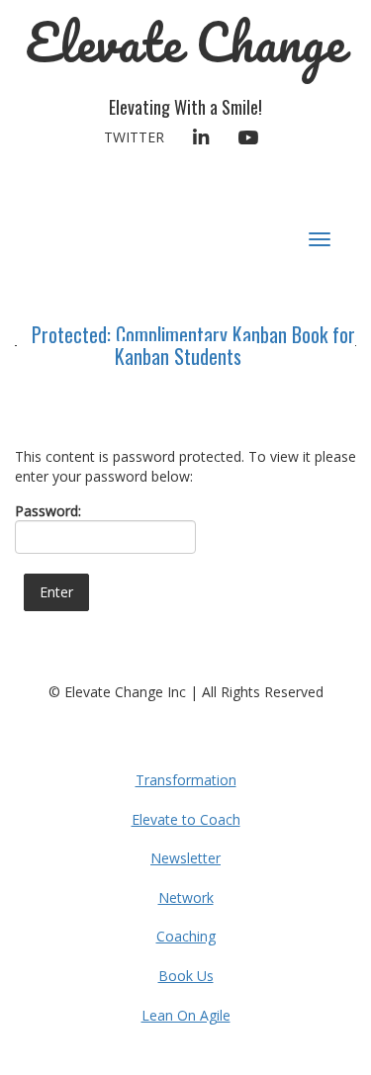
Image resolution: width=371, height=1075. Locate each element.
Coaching (186, 936)
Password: (48, 510)
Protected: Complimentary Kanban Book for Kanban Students (193, 345)
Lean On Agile (186, 1015)
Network (186, 897)
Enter (56, 591)
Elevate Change (185, 42)
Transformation (186, 779)
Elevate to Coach (186, 819)
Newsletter (185, 858)
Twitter (134, 137)
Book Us (186, 975)
